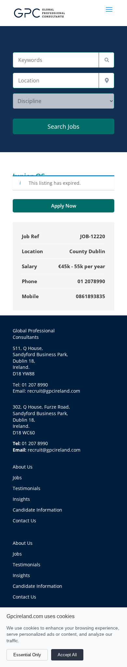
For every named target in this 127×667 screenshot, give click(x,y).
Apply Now (63, 205)
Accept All (67, 654)
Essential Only (27, 654)
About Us (23, 467)
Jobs (17, 477)
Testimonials (26, 488)
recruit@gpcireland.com (54, 450)
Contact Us (24, 520)
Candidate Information (37, 510)
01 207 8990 (35, 443)
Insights (21, 499)
